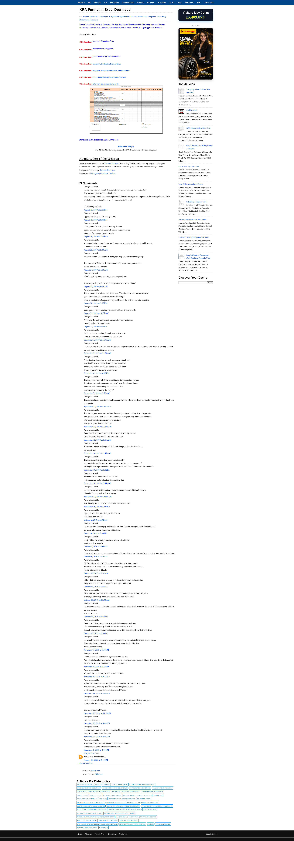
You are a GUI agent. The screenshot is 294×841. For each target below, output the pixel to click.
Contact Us (208, 2)
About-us (88, 834)
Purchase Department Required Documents (96, 817)
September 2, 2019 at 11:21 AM (97, 353)
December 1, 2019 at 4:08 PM (96, 749)
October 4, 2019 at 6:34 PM (95, 533)
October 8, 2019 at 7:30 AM (95, 556)
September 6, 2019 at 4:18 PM (96, 373)
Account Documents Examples (95, 16)
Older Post (99, 774)
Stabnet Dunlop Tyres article (132, 824)
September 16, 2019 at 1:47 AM (97, 453)
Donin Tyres (82, 795)
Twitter (113, 173)
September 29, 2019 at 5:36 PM (97, 506)
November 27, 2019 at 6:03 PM (97, 736)
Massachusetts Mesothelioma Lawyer (125, 810)
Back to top (210, 834)
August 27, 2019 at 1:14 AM (96, 269)
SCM (171, 2)
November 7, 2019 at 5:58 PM (96, 649)
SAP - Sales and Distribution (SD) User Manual (97, 824)
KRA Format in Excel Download (198, 128)
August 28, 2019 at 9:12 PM (95, 303)
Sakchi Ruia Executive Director (142, 817)
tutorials (103, 828)
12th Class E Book (119, 784)
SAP (199, 2)
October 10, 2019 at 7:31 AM (96, 573)
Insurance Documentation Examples (142, 802)
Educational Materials (87, 799)
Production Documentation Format (119, 813)
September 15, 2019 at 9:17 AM (97, 439)
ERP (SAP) (103, 799)
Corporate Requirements (119, 16)
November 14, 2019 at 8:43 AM (97, 693)
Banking (140, 2)
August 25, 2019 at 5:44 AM (96, 249)
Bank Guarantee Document (89, 788)
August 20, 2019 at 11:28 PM (96, 236)
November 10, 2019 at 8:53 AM (97, 676)
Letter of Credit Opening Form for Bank (193, 237)
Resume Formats (112, 163)
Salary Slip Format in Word (196, 202)
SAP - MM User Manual (108, 820)
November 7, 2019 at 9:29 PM (96, 666)
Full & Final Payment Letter (188, 166)
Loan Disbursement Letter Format (190, 184)
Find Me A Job (191, 110)
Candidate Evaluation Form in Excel (107, 63)
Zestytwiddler (89, 753)
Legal (179, 2)
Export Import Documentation (122, 799)
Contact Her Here (107, 170)
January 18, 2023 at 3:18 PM (96, 759)
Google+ (95, 173)
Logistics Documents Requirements (157, 806)
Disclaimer (112, 834)
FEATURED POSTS (144, 799)
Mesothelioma (150, 810)
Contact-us (123, 834)
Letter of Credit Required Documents (123, 806)
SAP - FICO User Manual (87, 820)
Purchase (162, 2)
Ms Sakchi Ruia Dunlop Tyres (89, 813)
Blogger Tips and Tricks (140, 788)
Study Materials (163, 824)
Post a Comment (85, 763)
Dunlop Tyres (95, 795)
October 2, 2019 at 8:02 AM (95, 519)
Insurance (189, 2)
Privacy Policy (100, 834)
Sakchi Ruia (122, 817)
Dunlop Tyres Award (112, 795)
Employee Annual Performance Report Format (111, 70)
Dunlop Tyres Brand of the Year (137, 795)
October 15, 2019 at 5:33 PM (96, 616)
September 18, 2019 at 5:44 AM (97, 483)
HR (89, 2)
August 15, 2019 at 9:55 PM (95, 219)
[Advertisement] (195, 321)
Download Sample (126, 146)
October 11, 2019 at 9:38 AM (96, 586)
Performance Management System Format (109, 77)
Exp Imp (150, 2)
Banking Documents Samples (115, 788)
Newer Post (95, 770)
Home (81, 2)
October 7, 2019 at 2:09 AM (95, 546)
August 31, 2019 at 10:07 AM (96, 313)
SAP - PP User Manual (129, 820)
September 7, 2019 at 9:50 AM (97, 393)
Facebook (104, 173)
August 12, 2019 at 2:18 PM (95, 209)
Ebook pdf (158, 795)
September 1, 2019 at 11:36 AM (97, 339)
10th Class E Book (84, 784)
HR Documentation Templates (144, 16)
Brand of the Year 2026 (162, 788)
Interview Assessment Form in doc (106, 83)
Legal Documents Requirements (91, 806)
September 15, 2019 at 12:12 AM (98, 426)
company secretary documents (126, 791)
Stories (150, 824)
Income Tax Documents (114, 802)
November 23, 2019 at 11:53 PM (97, 713)
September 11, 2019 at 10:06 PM (97, 406)
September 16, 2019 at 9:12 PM (97, 469)
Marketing (114, 2)
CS (105, 2)
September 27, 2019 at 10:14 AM (98, 496)
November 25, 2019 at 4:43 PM (97, 723)
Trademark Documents (87, 828)
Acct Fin (97, 2)
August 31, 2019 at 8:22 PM (95, 326)
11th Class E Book (102, 784)
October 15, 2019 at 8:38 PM (96, 633)
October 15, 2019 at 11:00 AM (96, 599)
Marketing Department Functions (92, 810)
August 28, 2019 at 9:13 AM (96, 286)
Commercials (128, 2)
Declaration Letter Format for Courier (192, 219)
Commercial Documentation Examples (93, 791)
